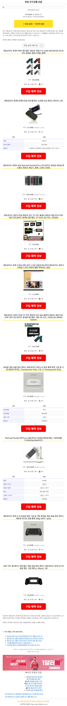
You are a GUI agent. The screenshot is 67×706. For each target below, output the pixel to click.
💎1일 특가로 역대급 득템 (33, 686)
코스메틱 (21, 701)
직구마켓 (46, 701)
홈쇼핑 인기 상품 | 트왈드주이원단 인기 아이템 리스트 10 (25, 638)
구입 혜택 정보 (33, 91)
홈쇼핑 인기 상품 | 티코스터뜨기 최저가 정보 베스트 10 (24, 640)
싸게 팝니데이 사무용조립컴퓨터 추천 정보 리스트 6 (23, 645)
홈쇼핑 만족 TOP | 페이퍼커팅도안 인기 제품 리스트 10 (24, 636)
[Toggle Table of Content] (40, 45)
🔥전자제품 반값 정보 (33, 679)
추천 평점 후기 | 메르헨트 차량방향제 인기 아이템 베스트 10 (24, 694)
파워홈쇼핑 (39, 701)
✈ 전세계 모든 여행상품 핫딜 (33, 690)
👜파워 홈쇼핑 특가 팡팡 (33, 688)
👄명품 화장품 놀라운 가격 (33, 681)
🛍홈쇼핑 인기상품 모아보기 (33, 683)
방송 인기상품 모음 (33, 1)
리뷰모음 (33, 701)
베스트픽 (27, 701)
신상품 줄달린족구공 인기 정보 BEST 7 (19, 643)
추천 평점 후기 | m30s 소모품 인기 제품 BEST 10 (20, 696)
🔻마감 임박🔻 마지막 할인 (33, 23)
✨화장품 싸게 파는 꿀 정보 (33, 677)
